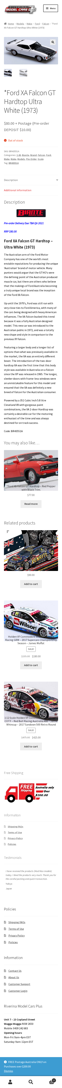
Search (31, 1082)
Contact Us (15, 970)
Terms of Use (15, 832)
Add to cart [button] (31, 584)
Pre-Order (31, 159)
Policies (12, 844)
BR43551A (14, 163)
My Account (10, 1082)
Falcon (45, 23)
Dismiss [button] (8, 1071)
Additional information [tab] (17, 190)
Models (20, 23)
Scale (41, 159)
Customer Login (17, 990)
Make (29, 23)
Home (11, 23)
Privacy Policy (15, 838)
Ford (37, 23)
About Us (13, 977)
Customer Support (19, 984)
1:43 (19, 155)
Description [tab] (11, 180)
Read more (31, 503)
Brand (33, 155)
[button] (53, 42)
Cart (47, 1079)
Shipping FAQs (15, 826)
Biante (25, 155)
